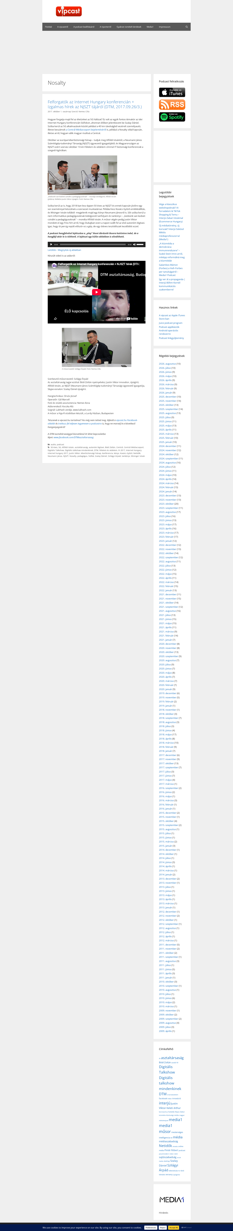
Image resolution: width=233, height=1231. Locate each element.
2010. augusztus (167, 989)
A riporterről (105, 26)
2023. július (165, 516)
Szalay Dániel (101, 456)
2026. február (166, 388)
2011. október (166, 952)
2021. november (167, 598)
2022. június (165, 569)
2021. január (165, 639)
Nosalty (73, 456)
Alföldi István (68, 447)
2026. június (165, 371)
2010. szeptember (168, 985)
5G (60, 447)
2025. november (167, 400)
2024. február (166, 487)
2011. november (167, 948)
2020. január (165, 689)
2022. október (166, 553)
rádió (176, 1154)
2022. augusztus (167, 561)
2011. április (165, 973)
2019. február (166, 701)
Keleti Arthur (174, 1108)
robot (171, 1154)
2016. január (165, 808)
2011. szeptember (168, 956)
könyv (116, 453)
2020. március (166, 680)
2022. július (165, 565)
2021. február (166, 635)
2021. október (166, 602)
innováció (176, 1098)
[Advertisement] (116, 51)
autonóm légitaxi (96, 447)
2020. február (166, 685)
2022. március (166, 582)
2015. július (165, 833)
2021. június (165, 619)
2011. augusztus (167, 961)
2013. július (165, 886)
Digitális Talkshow (56, 450)
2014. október (166, 854)
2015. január (165, 845)
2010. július (165, 994)
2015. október (166, 821)
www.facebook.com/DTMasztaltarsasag (74, 437)
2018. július (165, 726)
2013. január (165, 907)
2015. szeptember (168, 825)
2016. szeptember (168, 788)
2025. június (165, 421)
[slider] (140, 244)
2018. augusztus (167, 722)
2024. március (166, 483)
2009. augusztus (167, 1022)
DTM (96, 450)
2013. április (165, 899)
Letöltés (52, 249)
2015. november (167, 816)
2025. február (166, 437)
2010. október (166, 981)
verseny (169, 1174)
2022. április (165, 577)
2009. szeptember (168, 1018)
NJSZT (65, 456)
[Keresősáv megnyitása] (187, 27)
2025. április (165, 429)
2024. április (165, 479)
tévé (182, 1170)
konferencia (107, 453)
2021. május (165, 623)
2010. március (166, 1006)
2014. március (166, 870)
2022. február (166, 586)
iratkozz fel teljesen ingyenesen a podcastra (80, 423)
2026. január (165, 392)
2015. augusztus (167, 829)
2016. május (165, 796)
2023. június (165, 520)
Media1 (150, 26)
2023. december (167, 495)
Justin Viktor (74, 453)
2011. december (167, 944)
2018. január (165, 750)
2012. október (166, 919)
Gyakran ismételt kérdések (129, 26)
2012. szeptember (168, 923)
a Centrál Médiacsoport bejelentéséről (86, 129)
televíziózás (173, 1170)
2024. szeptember (168, 458)
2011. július (165, 965)
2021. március (166, 631)
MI (171, 1138)
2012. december (167, 911)
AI (159, 1058)
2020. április (165, 676)
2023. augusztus (167, 512)
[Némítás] (134, 244)
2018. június (165, 730)
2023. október (166, 503)
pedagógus (82, 456)
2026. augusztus (167, 363)
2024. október (166, 454)
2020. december (167, 643)
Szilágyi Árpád (114, 456)
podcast (60, 444)
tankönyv (126, 456)
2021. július (165, 615)
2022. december (167, 544)
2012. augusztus (167, 928)
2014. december (167, 849)
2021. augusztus (167, 610)
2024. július (165, 466)
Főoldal (48, 26)
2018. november (167, 709)
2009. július (165, 1027)
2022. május (165, 573)
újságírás (176, 1175)
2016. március (166, 800)
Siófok (91, 456)
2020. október (166, 652)
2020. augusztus (167, 660)
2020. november (167, 648)
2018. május (165, 734)
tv (179, 1170)
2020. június (165, 668)
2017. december (167, 755)
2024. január (165, 491)
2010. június (165, 998)
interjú (164, 1103)
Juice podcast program (170, 322)
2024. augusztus (167, 462)
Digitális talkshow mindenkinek (79, 450)
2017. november (167, 759)
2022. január (165, 590)
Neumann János (55, 456)
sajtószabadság (167, 1157)
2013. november (167, 882)
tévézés (162, 1174)
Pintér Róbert (171, 1150)
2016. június (165, 792)
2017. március (166, 783)
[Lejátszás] (51, 244)
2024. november (167, 450)
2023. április (165, 528)
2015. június (165, 837)
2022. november (167, 549)
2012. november (167, 915)
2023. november (167, 499)
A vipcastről (62, 26)
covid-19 (174, 1062)
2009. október (166, 1014)
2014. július (165, 858)
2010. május (165, 1002)
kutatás (171, 1112)
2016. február (166, 804)
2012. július (165, 932)
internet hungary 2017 (58, 453)
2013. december (167, 878)
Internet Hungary (133, 450)
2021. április (165, 627)
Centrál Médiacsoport (134, 447)
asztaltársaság (81, 447)
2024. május (165, 475)
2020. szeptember (168, 656)
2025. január (165, 442)
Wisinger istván (138, 456)
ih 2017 (121, 450)
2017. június (165, 775)
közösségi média (172, 1115)
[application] (96, 244)
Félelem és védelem (108, 450)
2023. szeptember (168, 507)
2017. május (165, 779)
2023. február (166, 536)
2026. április (165, 380)
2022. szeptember (168, 557)
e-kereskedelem (172, 1095)
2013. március (166, 903)
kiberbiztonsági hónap (91, 453)
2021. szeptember (168, 606)
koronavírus (163, 1112)
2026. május (165, 376)
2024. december (167, 446)
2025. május (165, 425)
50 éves (54, 447)
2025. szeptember (168, 409)
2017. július (165, 771)
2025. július (165, 417)
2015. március (166, 841)
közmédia (162, 1115)
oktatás (175, 1146)
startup (167, 1161)
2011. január (165, 977)
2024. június (165, 470)
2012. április (165, 936)
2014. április (165, 866)
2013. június (165, 891)
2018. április (165, 738)
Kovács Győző (126, 453)
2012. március (166, 940)
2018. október (166, 713)
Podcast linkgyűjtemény (171, 338)
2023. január (165, 540)
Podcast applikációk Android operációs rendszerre (169, 330)
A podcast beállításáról (83, 26)
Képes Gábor (180, 1112)
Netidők (136, 453)
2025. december (167, 396)
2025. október (166, 404)
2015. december (167, 812)
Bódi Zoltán (110, 447)
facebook (163, 1098)
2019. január (165, 705)
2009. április (165, 1031)
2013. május (165, 895)
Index (170, 1099)
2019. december (167, 693)
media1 (175, 1119)
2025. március (166, 433)
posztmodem (164, 1154)
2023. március (166, 532)
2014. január (165, 874)
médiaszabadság (168, 1141)
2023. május (165, 524)
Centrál (119, 447)
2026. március (166, 384)
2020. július (165, 664)
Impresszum (164, 26)
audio (53, 444)
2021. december (167, 594)
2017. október (166, 763)
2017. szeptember (168, 767)
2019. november (167, 697)
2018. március (166, 742)
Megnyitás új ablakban (69, 249)
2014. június (165, 862)
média (178, 1137)
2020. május (165, 672)
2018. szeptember (168, 718)
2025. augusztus (167, 413)
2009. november (167, 1010)
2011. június (165, 969)
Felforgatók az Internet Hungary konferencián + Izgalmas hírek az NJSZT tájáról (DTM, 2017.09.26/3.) (95, 104)
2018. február (166, 746)
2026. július (165, 367)
